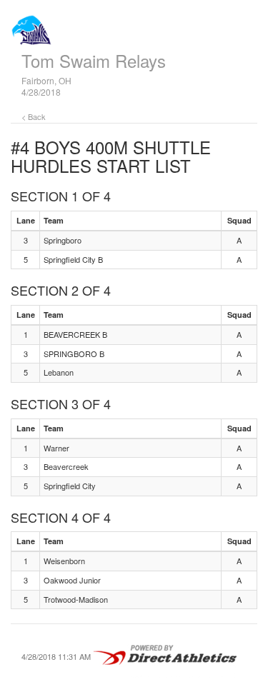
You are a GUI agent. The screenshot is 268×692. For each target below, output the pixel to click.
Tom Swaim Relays (93, 60)
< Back (33, 116)
